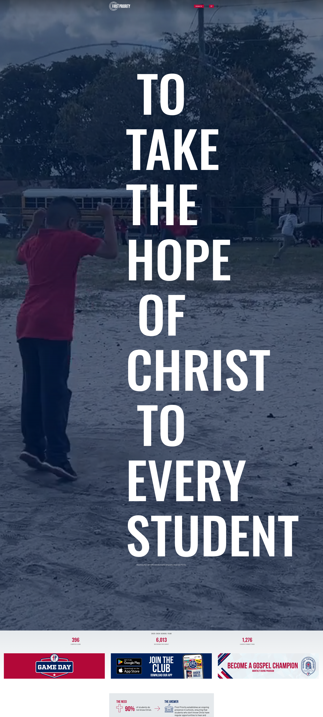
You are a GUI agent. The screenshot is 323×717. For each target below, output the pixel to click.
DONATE (199, 6)
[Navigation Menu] (211, 6)
